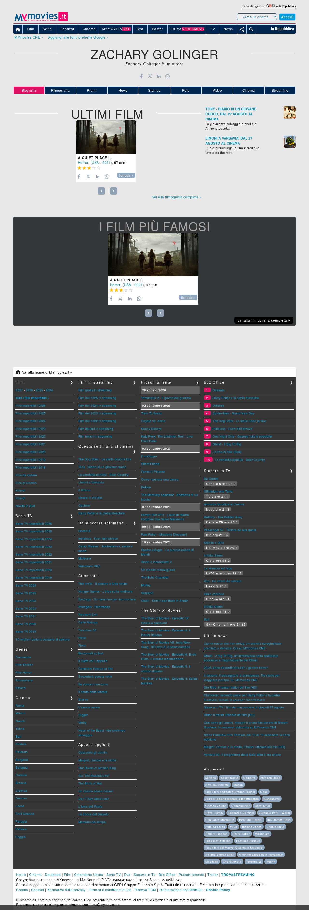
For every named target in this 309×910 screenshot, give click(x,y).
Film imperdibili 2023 (31, 429)
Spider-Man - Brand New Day (233, 413)
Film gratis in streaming (95, 390)
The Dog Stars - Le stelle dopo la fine (105, 459)
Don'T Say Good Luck (93, 799)
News (123, 90)
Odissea (219, 405)
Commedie (23, 657)
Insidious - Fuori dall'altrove (98, 538)
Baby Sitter (262, 806)
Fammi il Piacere (153, 471)
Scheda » (126, 175)
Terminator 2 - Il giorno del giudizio (166, 398)
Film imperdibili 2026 (31, 405)
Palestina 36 (87, 630)
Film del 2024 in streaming (97, 405)
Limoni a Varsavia (91, 482)
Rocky (270, 861)
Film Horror (24, 672)
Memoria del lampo (92, 822)
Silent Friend (150, 464)
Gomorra (249, 778)
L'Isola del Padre (90, 806)
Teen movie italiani (218, 841)
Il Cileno (84, 490)
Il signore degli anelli (219, 854)
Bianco (83, 699)
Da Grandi (211, 478)
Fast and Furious (248, 841)
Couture (84, 505)
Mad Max (211, 861)
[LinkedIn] (158, 76)
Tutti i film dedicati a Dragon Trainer (230, 792)
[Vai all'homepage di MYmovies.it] (41, 20)
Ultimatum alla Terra (218, 491)
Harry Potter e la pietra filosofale (101, 513)
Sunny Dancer (151, 429)
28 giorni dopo (270, 778)
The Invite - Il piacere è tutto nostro (103, 583)
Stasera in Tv (144, 874)
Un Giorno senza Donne (95, 791)
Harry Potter (241, 834)
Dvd (127, 874)
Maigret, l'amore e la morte (97, 760)
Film (67, 874)
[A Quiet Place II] (106, 137)
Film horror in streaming (95, 436)
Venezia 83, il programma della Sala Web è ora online (242, 754)
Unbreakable (275, 827)
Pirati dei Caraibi (250, 820)
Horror (83, 162)
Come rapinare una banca (160, 479)
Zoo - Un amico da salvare (223, 581)
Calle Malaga (88, 622)
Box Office (167, 874)
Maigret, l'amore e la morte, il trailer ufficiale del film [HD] (244, 747)
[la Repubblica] (287, 6)
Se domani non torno (93, 684)
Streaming (280, 90)
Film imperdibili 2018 (31, 467)
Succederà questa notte (95, 676)
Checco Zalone (215, 806)
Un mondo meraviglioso (158, 569)
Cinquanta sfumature (219, 820)
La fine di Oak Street (227, 452)
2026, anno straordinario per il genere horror (236, 667)
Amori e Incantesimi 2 (156, 562)
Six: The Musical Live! (94, 775)
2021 (106, 162)
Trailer (212, 874)
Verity (82, 723)
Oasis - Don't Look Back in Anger (164, 600)
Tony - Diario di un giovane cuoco (102, 467)
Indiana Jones (252, 827)
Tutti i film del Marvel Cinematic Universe (234, 847)
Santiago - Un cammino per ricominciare (107, 599)
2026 (29, 390)
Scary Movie (229, 778)
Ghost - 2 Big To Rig (227, 444)
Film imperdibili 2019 (31, 459)
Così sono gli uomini (93, 752)
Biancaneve (272, 799)
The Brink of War (90, 783)
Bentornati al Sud (90, 653)
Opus (264, 792)
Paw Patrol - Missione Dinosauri (164, 534)
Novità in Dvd (25, 506)
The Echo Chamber (155, 577)
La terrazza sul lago (218, 568)
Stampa (154, 90)
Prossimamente (191, 874)
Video (217, 90)
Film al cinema (26, 483)
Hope (82, 638)
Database (53, 874)
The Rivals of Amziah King (97, 768)
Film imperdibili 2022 (31, 436)
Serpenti (147, 593)
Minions (210, 778)
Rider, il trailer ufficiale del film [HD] (229, 715)
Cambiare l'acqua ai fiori (95, 668)
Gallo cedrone (214, 594)
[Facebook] (141, 76)
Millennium (262, 834)
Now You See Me (217, 785)
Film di (20, 490)
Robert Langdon (216, 834)
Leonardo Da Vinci (241, 813)
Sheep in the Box (90, 498)
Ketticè (146, 487)
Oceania (84, 531)
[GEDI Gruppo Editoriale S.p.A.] (270, 6)
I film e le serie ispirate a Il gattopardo (232, 799)
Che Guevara (232, 861)
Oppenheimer (240, 806)
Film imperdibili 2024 (31, 421)
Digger (83, 715)
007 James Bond (279, 820)
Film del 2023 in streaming (97, 413)
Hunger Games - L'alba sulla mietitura (105, 591)
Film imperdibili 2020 (31, 452)
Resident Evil (88, 614)
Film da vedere (26, 475)
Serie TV (113, 874)
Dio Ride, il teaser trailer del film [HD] (230, 687)
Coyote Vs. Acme (153, 421)
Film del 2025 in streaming (97, 398)
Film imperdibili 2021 (31, 444)
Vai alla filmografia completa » (177, 197)
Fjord (82, 645)
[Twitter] (150, 76)
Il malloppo (149, 456)
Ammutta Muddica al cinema (224, 504)
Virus (233, 827)
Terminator (253, 861)
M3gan (238, 785)
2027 (19, 390)
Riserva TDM (145, 889)
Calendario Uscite (88, 874)
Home (21, 874)
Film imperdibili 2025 (31, 413)
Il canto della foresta (92, 692)
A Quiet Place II (94, 157)
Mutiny (146, 585)
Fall (206, 619)
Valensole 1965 (89, 566)
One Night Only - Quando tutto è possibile (242, 436)
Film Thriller (24, 665)
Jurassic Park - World (274, 813)
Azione (21, 688)
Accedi (287, 16)
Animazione (24, 680)
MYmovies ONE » (28, 37)
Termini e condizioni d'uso (110, 889)
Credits (22, 889)
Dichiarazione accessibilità (181, 889)
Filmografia (60, 90)
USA (95, 162)
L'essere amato (89, 707)
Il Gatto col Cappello (93, 661)
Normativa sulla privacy (66, 889)
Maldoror (84, 558)
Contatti (37, 889)
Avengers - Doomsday (94, 607)
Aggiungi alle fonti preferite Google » (78, 37)
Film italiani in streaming (95, 429)
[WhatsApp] (167, 76)
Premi (92, 90)
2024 (49, 390)
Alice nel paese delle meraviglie (261, 854)
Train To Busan (151, 413)
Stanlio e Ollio (214, 542)
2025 (39, 390)
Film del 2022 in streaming (97, 421)
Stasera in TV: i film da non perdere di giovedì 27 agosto (244, 707)
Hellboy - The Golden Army (223, 517)
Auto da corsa (215, 827)
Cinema (248, 90)
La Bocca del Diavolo (93, 814)
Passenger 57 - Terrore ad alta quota (230, 530)
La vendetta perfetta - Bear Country (103, 474)
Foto (186, 90)
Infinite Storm (213, 555)
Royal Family (214, 813)
